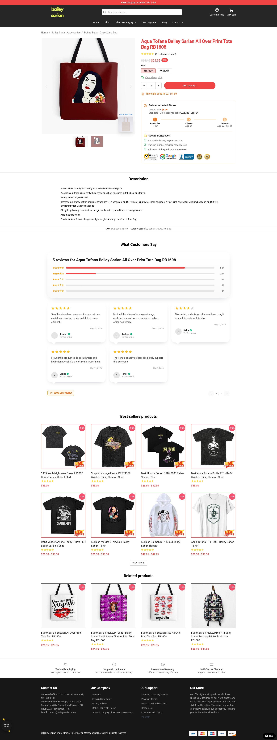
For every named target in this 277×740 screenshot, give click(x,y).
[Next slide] (131, 86)
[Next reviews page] (227, 393)
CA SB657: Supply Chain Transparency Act (113, 712)
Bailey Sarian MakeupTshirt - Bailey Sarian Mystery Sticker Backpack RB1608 (211, 636)
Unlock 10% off (6, 726)
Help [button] (271, 736)
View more (138, 563)
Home (44, 32)
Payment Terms (149, 699)
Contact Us (146, 708)
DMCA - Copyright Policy (104, 708)
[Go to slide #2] (97, 141)
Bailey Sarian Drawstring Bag (100, 32)
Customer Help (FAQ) (151, 712)
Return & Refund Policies (153, 703)
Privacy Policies (99, 703)
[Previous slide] (46, 86)
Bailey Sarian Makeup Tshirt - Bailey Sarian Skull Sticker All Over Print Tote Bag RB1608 (112, 636)
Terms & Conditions (101, 699)
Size (143, 65)
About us (96, 694)
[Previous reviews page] (211, 393)
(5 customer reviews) (165, 54)
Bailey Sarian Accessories (65, 32)
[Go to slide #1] (80, 141)
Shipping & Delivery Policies (154, 694)
